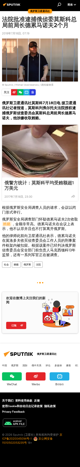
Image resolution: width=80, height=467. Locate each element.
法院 (38, 264)
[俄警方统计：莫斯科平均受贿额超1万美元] (40, 151)
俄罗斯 (27, 264)
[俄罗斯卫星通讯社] (12, 6)
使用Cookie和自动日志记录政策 (22, 406)
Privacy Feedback (13, 411)
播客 (68, 365)
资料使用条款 (23, 400)
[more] (73, 196)
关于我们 (8, 400)
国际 (25, 365)
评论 (48, 365)
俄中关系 (36, 365)
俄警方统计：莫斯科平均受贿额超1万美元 (39, 185)
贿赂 (6, 224)
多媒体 (58, 365)
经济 (77, 365)
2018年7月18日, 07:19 (15, 33)
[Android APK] (15, 423)
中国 (4, 365)
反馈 (37, 400)
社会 (6, 264)
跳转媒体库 (47, 84)
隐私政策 (50, 406)
